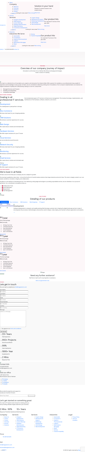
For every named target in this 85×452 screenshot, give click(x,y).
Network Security (6, 144)
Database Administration (20, 24)
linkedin (5, 384)
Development (5, 104)
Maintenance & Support (37, 19)
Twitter (5, 380)
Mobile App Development (37, 21)
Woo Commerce (6, 111)
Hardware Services (7, 131)
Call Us (2, 49)
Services (11, 15)
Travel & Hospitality (36, 35)
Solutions (16, 9)
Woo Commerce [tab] (14, 202)
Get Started (3, 331)
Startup (33, 34)
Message (2, 309)
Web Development (36, 24)
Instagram (6, 382)
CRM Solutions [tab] (23, 202)
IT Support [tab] (42, 202)
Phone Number (4, 301)
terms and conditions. (15, 328)
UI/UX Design (34, 22)
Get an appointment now (6, 407)
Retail (15, 44)
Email (1, 297)
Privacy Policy (76, 417)
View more (37, 12)
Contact (6, 420)
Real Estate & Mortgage (20, 42)
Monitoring (4, 151)
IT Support (4, 165)
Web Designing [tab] (33, 202)
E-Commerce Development (20, 27)
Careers (16, 11)
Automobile (17, 36)
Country (2, 305)
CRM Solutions (17, 21)
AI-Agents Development (20, 19)
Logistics (16, 41)
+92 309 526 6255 (6, 437)
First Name (2, 289)
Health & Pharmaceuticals (20, 39)
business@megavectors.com (7, 447)
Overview (16, 8)
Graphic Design (35, 17)
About (11, 2)
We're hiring (31, 13)
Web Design (4, 124)
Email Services (5, 158)
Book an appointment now (42, 280)
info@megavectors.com (21, 287)
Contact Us (3, 25)
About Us (16, 6)
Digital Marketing (18, 26)
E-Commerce (17, 37)
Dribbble (5, 379)
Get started (3, 234)
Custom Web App (18, 23)
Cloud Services (5, 138)
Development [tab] (4, 202)
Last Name (2, 293)
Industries (12, 32)
